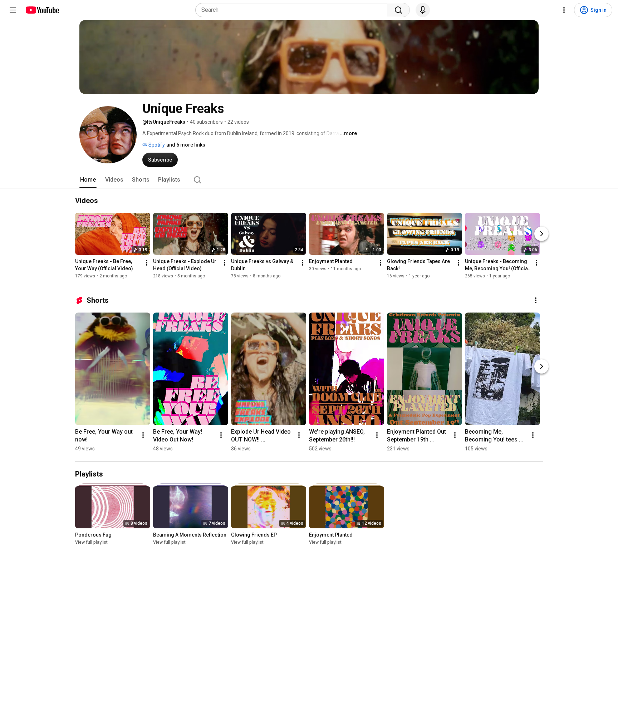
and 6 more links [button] (185, 145)
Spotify (156, 145)
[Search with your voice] (423, 10)
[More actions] (146, 263)
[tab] (88, 179)
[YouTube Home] (42, 10)
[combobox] (293, 10)
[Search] (398, 10)
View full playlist (91, 542)
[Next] (541, 234)
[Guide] (13, 10)
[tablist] (309, 179)
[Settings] (564, 10)
